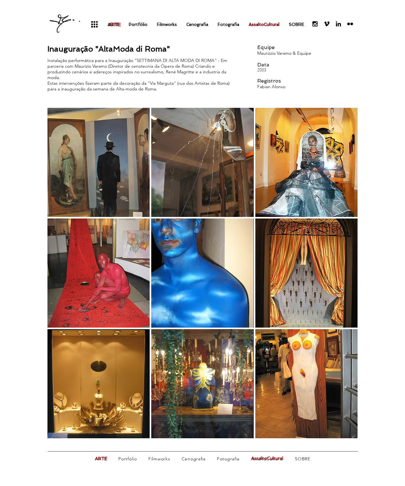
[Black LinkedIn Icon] (338, 24)
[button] (98, 162)
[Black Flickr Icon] (350, 24)
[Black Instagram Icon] (315, 24)
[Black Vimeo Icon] (326, 24)
